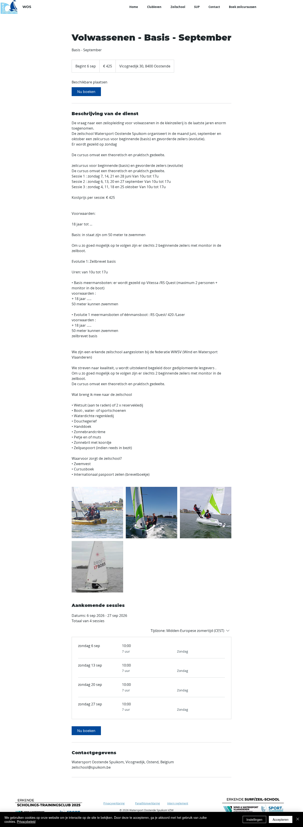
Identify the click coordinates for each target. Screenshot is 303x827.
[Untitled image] (97, 512)
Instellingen (254, 819)
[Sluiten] (297, 819)
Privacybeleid (26, 821)
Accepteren (281, 819)
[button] (154, 7)
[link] (86, 91)
